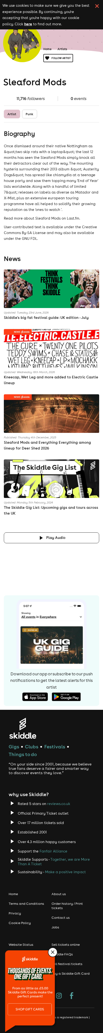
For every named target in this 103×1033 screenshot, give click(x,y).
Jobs (55, 927)
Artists (62, 49)
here (28, 23)
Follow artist (61, 58)
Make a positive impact (65, 872)
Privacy (15, 913)
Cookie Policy (20, 923)
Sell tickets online (66, 944)
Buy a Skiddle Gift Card (71, 973)
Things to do (23, 754)
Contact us (61, 917)
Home (47, 49)
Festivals (54, 747)
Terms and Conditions (26, 903)
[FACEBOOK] (71, 996)
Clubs (31, 747)
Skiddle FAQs (62, 954)
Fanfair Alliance (53, 851)
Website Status (21, 944)
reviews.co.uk (58, 803)
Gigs (14, 747)
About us (59, 894)
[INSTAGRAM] (59, 996)
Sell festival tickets (67, 964)
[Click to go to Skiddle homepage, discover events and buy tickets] (23, 728)
